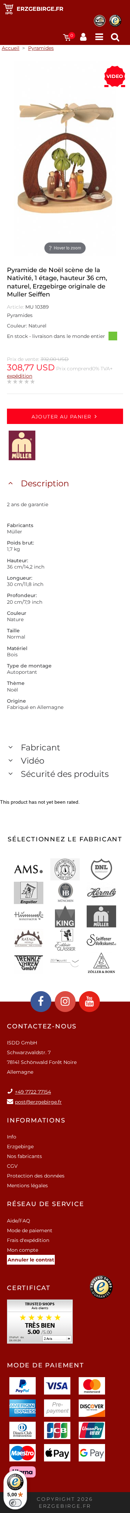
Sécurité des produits (65, 774)
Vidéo (32, 761)
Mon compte (22, 1250)
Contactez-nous (42, 1026)
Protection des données (35, 1176)
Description (45, 483)
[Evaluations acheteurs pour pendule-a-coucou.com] (40, 1324)
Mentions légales (27, 1185)
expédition (19, 376)
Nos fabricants (24, 1156)
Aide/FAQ (18, 1221)
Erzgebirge (20, 1146)
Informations (36, 1120)
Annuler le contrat (31, 1260)
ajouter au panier (62, 417)
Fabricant (40, 747)
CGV (12, 1166)
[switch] (15, 1503)
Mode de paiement (29, 1230)
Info (11, 1137)
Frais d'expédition (28, 1240)
